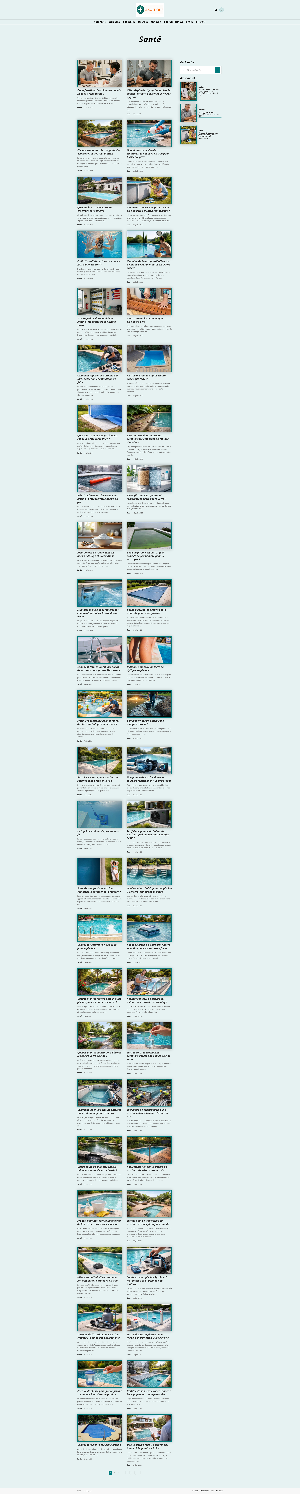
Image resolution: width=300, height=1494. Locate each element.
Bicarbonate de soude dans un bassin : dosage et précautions (95, 554)
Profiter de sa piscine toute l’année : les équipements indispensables (149, 1392)
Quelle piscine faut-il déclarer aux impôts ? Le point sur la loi (147, 1446)
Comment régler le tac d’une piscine (99, 1444)
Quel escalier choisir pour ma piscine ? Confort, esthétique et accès (149, 889)
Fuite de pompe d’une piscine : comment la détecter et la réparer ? (99, 889)
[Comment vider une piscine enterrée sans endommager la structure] (100, 1092)
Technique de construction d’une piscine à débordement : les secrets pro (148, 1113)
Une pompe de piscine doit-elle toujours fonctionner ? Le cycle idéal (149, 778)
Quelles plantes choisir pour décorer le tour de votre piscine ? (99, 1054)
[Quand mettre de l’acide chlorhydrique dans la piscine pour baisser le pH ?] (149, 133)
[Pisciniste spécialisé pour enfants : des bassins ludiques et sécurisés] (100, 703)
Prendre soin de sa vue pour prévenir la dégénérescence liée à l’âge (209, 92)
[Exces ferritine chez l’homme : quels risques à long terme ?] (100, 73)
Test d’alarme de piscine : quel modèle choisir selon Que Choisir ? (148, 1336)
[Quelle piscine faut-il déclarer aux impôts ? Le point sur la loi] (149, 1427)
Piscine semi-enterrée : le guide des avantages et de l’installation (98, 151)
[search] (216, 10)
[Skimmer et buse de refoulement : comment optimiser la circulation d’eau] (100, 592)
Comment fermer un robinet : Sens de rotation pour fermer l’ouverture (98, 668)
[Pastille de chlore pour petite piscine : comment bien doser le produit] (100, 1374)
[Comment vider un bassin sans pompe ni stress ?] (149, 703)
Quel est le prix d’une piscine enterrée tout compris (94, 209)
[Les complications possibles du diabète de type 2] (188, 113)
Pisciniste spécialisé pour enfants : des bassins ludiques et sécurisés (98, 722)
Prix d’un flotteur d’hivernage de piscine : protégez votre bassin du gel (97, 499)
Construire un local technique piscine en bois (145, 320)
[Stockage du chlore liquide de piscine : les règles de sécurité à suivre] (100, 301)
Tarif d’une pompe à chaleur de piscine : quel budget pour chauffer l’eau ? (148, 834)
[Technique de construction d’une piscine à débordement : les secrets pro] (149, 1092)
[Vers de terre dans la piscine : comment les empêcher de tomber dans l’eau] (149, 418)
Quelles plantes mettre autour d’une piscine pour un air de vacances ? (99, 1000)
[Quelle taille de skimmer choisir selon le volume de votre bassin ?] (100, 1149)
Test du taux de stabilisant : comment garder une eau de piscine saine (148, 1056)
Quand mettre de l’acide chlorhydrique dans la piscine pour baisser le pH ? (148, 153)
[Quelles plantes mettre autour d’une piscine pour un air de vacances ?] (100, 981)
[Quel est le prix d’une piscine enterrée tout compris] (100, 190)
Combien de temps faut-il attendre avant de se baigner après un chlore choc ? (148, 264)
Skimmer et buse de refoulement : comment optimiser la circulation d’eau (97, 613)
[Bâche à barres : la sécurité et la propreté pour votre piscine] (149, 592)
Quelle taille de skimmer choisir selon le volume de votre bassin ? (97, 1168)
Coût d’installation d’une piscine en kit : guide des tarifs (98, 262)
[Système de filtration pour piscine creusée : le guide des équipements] (100, 1317)
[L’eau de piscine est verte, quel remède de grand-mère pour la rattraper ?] (149, 535)
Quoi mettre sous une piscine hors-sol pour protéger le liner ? (98, 437)
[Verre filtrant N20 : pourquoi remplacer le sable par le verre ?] (149, 478)
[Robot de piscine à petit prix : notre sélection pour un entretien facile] (149, 927)
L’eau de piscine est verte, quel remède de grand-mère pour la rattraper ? (145, 556)
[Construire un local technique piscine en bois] (149, 301)
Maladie (202, 110)
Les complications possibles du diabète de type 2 (209, 114)
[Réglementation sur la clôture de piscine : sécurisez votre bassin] (149, 1149)
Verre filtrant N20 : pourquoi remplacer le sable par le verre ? (146, 497)
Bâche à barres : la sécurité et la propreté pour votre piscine (146, 611)
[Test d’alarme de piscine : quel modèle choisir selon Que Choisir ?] (149, 1317)
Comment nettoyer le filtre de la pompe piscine (96, 946)
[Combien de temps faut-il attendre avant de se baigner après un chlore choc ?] (149, 244)
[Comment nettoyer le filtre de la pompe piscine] (100, 927)
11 (127, 1473)
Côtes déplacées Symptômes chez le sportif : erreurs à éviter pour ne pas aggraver (149, 93)
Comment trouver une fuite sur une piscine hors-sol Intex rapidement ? (148, 209)
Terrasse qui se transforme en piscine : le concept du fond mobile (148, 1222)
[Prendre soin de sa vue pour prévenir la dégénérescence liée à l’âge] (188, 91)
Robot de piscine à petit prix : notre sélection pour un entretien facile (148, 946)
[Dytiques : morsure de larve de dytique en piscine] (149, 650)
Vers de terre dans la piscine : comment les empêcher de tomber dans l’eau (147, 439)
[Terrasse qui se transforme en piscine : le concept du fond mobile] (149, 1203)
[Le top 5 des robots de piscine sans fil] (100, 814)
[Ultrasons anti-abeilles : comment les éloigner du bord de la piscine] (100, 1260)
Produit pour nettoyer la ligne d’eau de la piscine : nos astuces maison (99, 1222)
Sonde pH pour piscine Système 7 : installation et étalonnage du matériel (147, 1280)
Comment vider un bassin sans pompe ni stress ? (145, 722)
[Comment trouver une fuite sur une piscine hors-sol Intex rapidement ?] (149, 190)
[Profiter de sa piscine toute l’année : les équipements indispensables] (149, 1374)
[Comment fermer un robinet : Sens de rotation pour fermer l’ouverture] (100, 650)
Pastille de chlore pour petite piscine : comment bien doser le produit (99, 1392)
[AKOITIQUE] (150, 10)
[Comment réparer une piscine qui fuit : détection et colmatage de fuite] (100, 358)
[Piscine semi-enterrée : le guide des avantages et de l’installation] (100, 133)
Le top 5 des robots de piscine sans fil (98, 832)
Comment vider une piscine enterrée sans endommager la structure (99, 1111)
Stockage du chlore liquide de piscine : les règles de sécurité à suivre (96, 322)
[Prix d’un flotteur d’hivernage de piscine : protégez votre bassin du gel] (100, 478)
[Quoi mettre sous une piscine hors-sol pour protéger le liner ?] (100, 418)
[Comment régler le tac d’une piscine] (100, 1427)
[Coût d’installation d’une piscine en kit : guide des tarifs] (100, 244)
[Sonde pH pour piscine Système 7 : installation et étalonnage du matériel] (149, 1260)
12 (132, 1473)
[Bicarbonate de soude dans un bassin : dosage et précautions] (100, 535)
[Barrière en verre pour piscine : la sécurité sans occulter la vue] (100, 760)
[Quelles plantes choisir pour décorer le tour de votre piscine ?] (100, 1035)
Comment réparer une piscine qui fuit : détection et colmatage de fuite (97, 379)
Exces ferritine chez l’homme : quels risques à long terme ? (99, 91)
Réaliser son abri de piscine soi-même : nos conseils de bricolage (147, 1000)
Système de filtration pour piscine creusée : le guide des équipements (98, 1336)
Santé (79, 108)
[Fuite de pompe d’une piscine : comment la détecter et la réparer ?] (100, 871)
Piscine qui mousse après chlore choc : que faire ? (146, 377)
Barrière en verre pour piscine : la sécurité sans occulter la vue (97, 778)
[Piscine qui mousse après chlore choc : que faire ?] (149, 358)
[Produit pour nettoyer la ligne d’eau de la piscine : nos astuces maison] (100, 1203)
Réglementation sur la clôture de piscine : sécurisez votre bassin (147, 1168)
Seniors (201, 87)
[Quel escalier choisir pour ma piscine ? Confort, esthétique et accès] (149, 871)
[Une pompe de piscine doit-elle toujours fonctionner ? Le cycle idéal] (149, 760)
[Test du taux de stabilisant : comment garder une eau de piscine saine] (149, 1035)
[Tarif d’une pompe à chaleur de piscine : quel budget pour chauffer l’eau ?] (149, 814)
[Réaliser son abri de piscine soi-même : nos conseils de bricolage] (149, 981)
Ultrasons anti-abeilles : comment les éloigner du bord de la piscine (97, 1278)
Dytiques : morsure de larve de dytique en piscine (145, 668)
